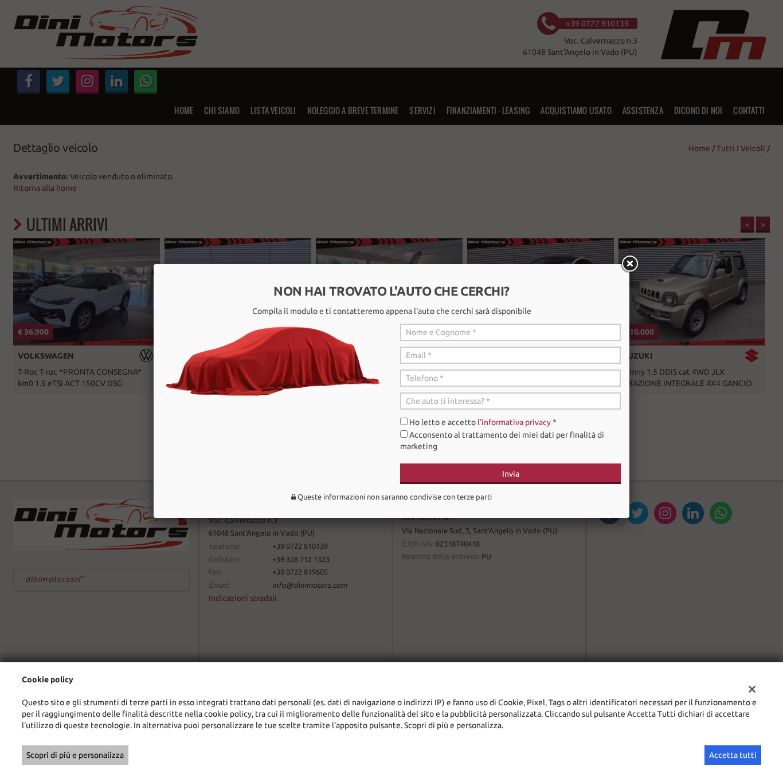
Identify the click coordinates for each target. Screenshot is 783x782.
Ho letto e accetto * (483, 422)
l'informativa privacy (514, 422)
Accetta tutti (733, 755)
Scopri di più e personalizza (75, 755)
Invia (510, 473)
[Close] (629, 264)
